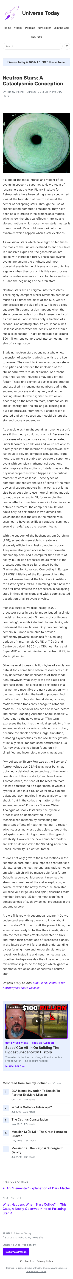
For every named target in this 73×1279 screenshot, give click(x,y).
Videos (18, 27)
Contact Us (27, 1261)
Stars (6, 96)
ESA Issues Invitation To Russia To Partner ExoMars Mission (36, 1093)
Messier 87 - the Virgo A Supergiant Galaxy (37, 1150)
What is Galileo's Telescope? (32, 1107)
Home (7, 27)
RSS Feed (36, 36)
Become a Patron (16, 1251)
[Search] (67, 46)
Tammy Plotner (15, 91)
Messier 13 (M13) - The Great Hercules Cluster (39, 1134)
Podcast (30, 27)
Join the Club (61, 27)
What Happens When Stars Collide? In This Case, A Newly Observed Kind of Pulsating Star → (34, 1209)
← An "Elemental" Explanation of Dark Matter (36, 1188)
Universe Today (41, 13)
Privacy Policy (44, 1261)
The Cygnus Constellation (30, 1119)
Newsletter (44, 27)
